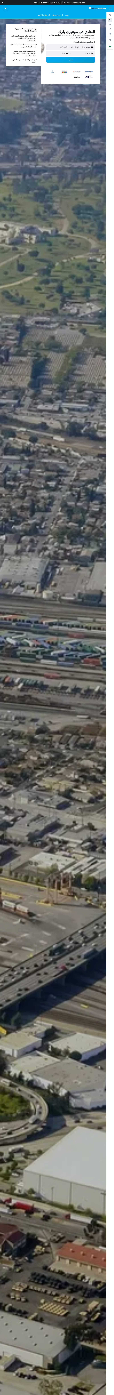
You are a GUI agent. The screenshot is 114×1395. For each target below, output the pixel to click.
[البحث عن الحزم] (110, 29)
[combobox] (84, 42)
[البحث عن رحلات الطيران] (110, 15)
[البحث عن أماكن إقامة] (110, 20)
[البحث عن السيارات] (110, 24)
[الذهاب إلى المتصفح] (110, 34)
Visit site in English (41, 2)
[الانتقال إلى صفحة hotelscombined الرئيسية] (97, 8)
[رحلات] (110, 40)
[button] (2, 2)
